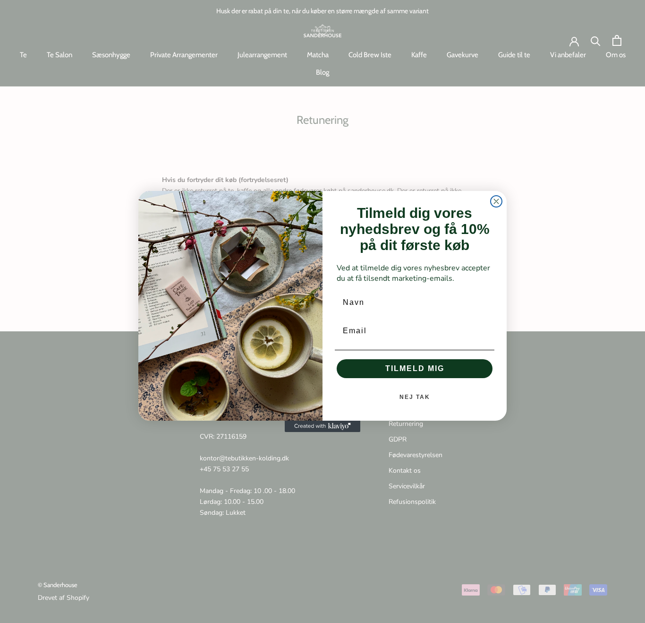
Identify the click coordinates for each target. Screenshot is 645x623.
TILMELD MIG (414, 368)
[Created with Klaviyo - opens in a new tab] (322, 426)
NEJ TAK (414, 397)
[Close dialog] (496, 201)
